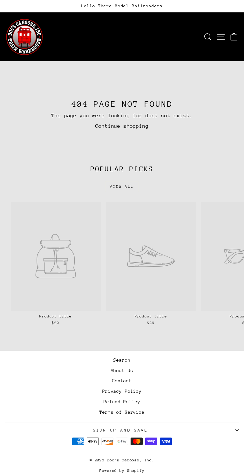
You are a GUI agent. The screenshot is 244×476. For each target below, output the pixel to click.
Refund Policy (122, 401)
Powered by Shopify (121, 470)
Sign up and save (120, 430)
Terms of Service (122, 412)
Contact (122, 380)
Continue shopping (121, 126)
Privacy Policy (122, 391)
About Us (122, 370)
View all (122, 187)
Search (121, 360)
